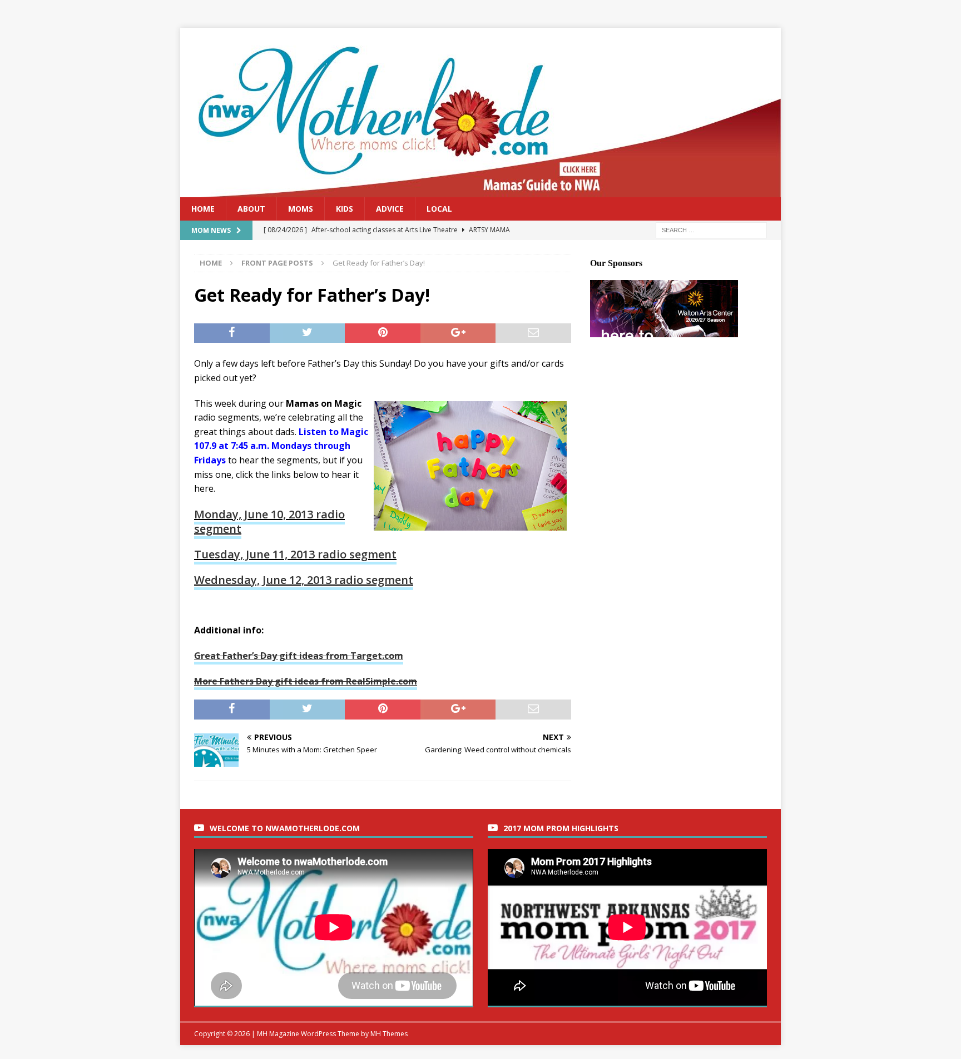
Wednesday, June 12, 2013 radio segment (303, 579)
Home (203, 208)
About (251, 208)
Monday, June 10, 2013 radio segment (269, 521)
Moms (300, 208)
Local (439, 208)
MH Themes (389, 1033)
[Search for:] (711, 229)
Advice (390, 208)
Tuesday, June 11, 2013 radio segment (295, 554)
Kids (344, 208)
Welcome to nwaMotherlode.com (285, 828)
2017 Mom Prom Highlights (560, 828)
